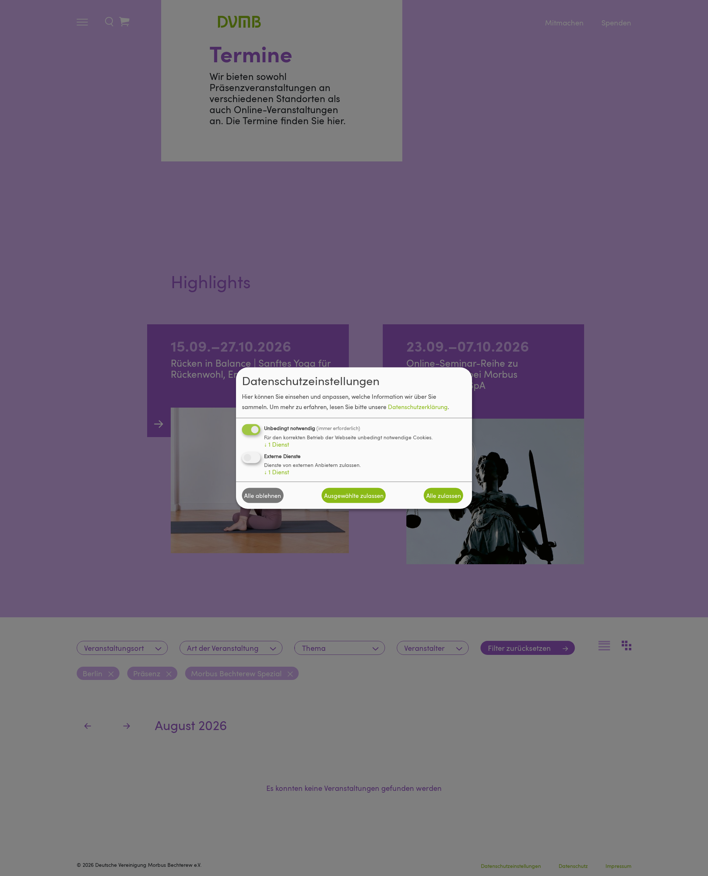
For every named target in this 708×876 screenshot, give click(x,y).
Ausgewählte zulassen (354, 495)
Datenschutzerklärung (418, 407)
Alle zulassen (443, 495)
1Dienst (276, 444)
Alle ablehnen (262, 495)
